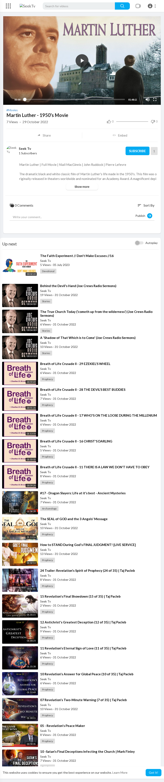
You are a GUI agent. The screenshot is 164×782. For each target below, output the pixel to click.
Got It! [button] (153, 772)
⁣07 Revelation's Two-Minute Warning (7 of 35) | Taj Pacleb (83, 700)
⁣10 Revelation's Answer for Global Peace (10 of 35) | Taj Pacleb (86, 674)
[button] (152, 6)
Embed (122, 135)
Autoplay (151, 243)
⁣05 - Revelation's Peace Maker (62, 726)
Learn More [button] (119, 772)
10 (140, 99)
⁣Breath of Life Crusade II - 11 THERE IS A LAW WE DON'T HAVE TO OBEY (94, 467)
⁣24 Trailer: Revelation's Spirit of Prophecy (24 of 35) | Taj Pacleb (87, 570)
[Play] (9, 99)
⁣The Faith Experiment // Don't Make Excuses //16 (77, 256)
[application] (82, 60)
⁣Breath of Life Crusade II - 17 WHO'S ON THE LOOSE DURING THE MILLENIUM (98, 415)
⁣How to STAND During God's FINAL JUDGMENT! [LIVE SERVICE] (88, 545)
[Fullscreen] (155, 99)
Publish (141, 215)
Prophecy (47, 379)
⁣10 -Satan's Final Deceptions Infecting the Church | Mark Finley (87, 751)
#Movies (12, 110)
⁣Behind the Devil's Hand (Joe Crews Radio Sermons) (78, 286)
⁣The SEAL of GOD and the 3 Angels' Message (74, 519)
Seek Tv (25, 148)
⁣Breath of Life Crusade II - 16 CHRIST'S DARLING (76, 441)
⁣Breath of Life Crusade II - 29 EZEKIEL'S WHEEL (75, 364)
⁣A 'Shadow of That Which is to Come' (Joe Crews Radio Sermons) (88, 338)
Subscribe (137, 151)
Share (47, 135)
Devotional (48, 271)
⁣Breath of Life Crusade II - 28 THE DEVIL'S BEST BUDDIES (82, 389)
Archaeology (49, 508)
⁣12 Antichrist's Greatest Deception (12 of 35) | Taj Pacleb (83, 622)
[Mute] (147, 99)
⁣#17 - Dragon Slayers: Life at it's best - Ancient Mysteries (83, 493)
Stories (46, 301)
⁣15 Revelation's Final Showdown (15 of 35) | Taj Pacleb (80, 596)
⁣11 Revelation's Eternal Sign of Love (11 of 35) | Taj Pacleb (83, 648)
